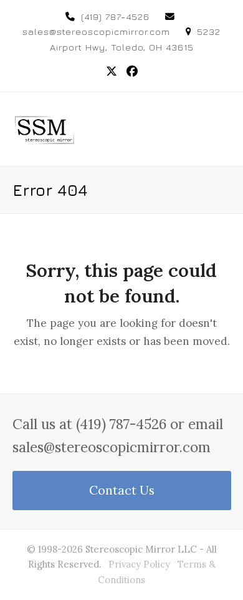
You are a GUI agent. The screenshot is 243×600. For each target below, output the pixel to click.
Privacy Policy (139, 564)
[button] (224, 128)
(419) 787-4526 (115, 16)
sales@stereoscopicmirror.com (96, 31)
